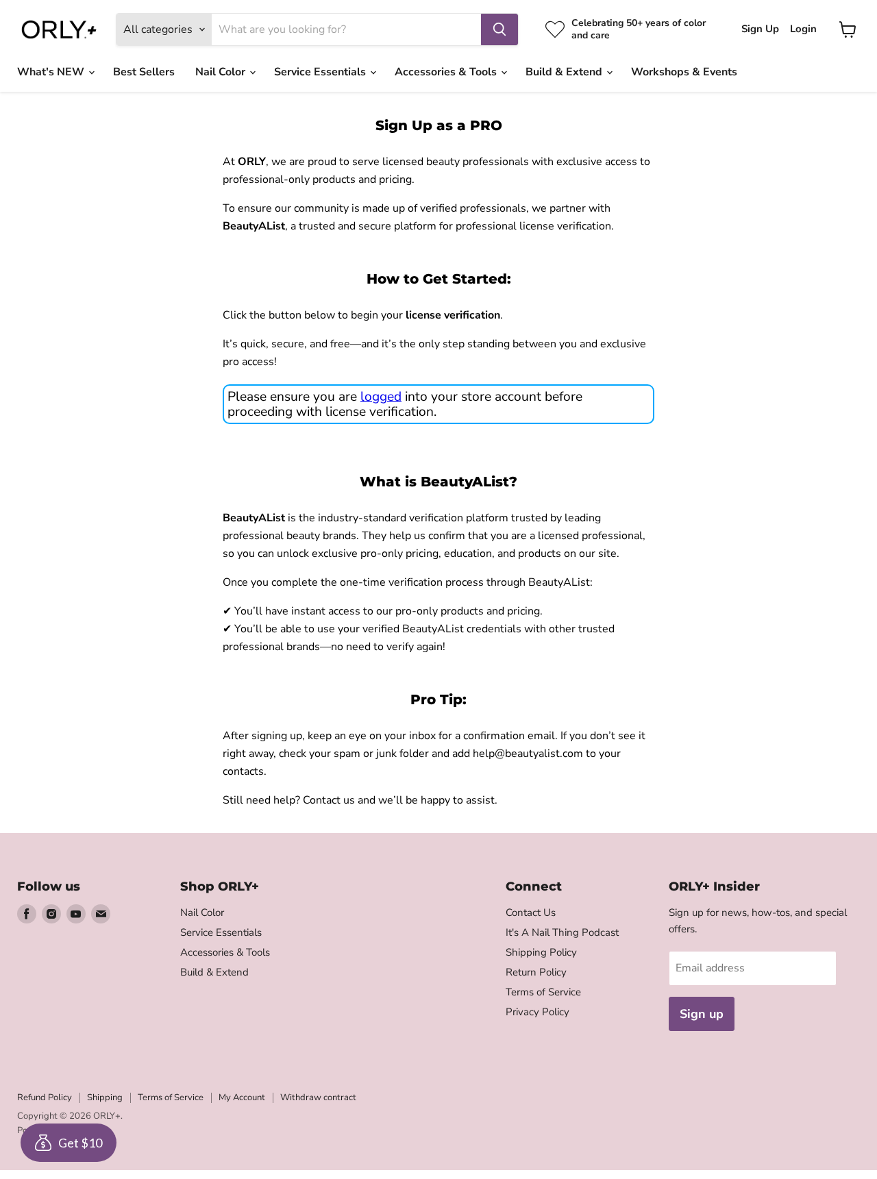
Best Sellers (144, 71)
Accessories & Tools (447, 71)
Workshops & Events (684, 71)
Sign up (702, 1014)
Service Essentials (321, 71)
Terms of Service (543, 992)
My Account (242, 1097)
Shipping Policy (541, 952)
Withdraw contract (318, 1097)
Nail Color (221, 71)
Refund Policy (44, 1097)
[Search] (499, 29)
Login (803, 29)
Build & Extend (565, 71)
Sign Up (760, 29)
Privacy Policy (537, 1012)
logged (381, 397)
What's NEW (52, 71)
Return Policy (536, 972)
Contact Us (531, 912)
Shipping (105, 1097)
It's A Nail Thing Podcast (562, 932)
